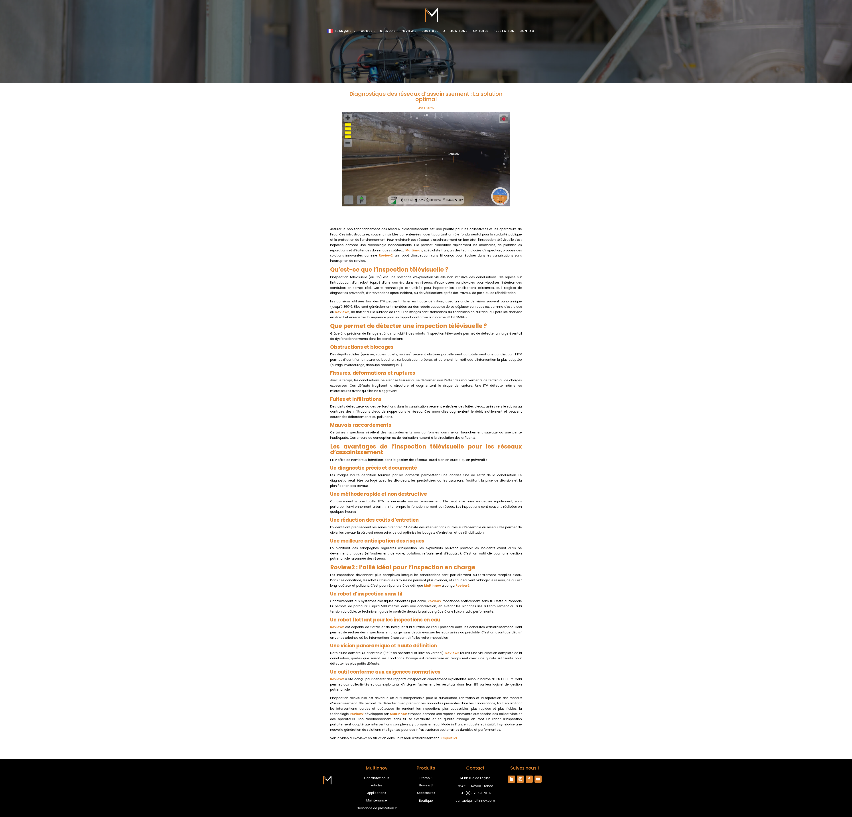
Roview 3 (409, 31)
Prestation (504, 31)
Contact (527, 31)
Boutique (430, 31)
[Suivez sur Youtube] (538, 779)
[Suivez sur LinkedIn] (511, 779)
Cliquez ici (449, 738)
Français (343, 31)
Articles (481, 31)
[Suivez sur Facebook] (529, 779)
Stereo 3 (388, 31)
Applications (455, 31)
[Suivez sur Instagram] (520, 779)
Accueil (368, 31)
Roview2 (435, 601)
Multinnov (432, 585)
